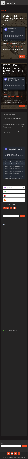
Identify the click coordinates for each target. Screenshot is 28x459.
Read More (22, 56)
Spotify (18, 46)
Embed (5, 45)
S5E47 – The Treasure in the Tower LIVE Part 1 (13, 68)
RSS (21, 46)
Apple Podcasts (11, 46)
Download (9, 43)
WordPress (23, 457)
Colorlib (14, 457)
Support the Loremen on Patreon (11, 132)
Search (4, 214)
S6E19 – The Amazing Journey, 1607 (13, 18)
